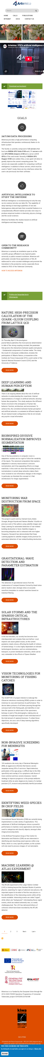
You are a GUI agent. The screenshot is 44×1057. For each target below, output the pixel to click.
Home (6, 15)
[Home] (22, 3)
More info (37, 1049)
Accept (5, 1053)
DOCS (18, 19)
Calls (15, 15)
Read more (12, 370)
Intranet (7, 19)
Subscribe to (2, 938)
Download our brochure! (17, 86)
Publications (27, 15)
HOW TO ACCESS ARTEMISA (12, 271)
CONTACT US (29, 19)
